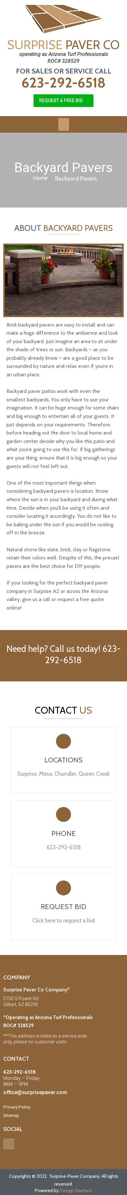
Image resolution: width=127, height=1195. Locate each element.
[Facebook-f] (8, 1143)
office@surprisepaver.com (35, 1092)
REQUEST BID (63, 906)
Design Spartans (76, 1190)
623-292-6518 (63, 82)
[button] (63, 100)
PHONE (63, 833)
